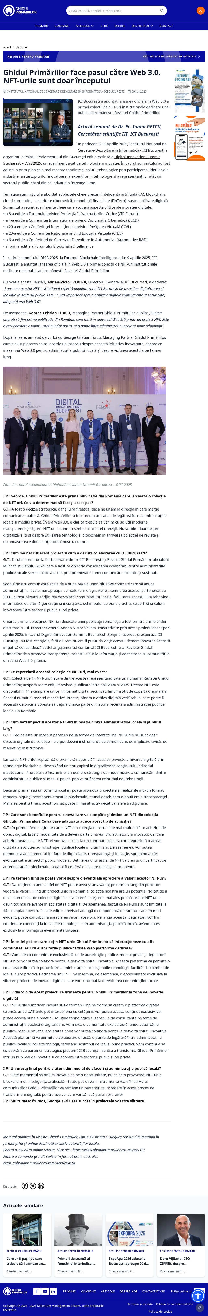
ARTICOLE (108, 1291)
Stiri (104, 26)
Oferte (120, 26)
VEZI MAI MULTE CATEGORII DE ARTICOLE (169, 56)
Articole (83, 26)
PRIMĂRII (69, 1291)
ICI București (136, 282)
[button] (198, 1296)
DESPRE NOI (128, 1291)
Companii (62, 26)
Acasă (7, 47)
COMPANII (88, 1291)
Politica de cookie (160, 1311)
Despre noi (140, 26)
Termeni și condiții (140, 1304)
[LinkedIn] (53, 1291)
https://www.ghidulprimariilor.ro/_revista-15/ (109, 1149)
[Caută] (162, 10)
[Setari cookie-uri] (200, 1308)
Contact (166, 26)
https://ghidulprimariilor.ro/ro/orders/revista (39, 1162)
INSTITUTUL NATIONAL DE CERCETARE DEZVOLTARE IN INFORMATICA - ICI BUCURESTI (65, 91)
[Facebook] (37, 1291)
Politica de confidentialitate (174, 1304)
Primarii (41, 26)
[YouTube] (45, 1291)
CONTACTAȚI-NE (153, 1291)
